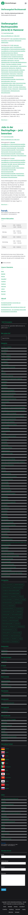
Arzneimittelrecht (17, 47)
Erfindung (3, 433)
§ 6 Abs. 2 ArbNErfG (6, 358)
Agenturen (16, 45)
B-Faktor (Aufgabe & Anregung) (8, 413)
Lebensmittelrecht (14, 66)
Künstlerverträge (5, 66)
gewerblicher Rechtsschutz (19, 38)
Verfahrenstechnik (5, 635)
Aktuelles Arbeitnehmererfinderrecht (9, 798)
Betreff (2, 867)
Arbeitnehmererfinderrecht (7, 395)
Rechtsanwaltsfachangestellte (8, 79)
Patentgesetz (4, 505)
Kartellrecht (14, 64)
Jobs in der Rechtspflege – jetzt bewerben (12, 130)
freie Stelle (21, 58)
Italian (6, 763)
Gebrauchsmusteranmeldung (8, 459)
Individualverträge (5, 62)
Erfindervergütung (5, 430)
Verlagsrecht (15, 88)
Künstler (19, 64)
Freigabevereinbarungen (7, 453)
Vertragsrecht (4, 711)
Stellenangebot (4, 42)
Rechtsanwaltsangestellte (7, 77)
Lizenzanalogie (4, 482)
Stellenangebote (5, 818)
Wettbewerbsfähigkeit (6, 641)
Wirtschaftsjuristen (5, 92)
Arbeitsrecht (4, 722)
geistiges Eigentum (18, 602)
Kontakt (3, 830)
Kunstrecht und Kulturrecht (7, 703)
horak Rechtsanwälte (8, 33)
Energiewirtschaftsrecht (17, 56)
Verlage (10, 88)
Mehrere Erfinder (5, 484)
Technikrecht (4, 87)
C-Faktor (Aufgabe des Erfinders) (9, 424)
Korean (6, 781)
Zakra (15, 904)
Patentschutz (4, 40)
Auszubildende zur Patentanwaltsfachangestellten (13, 49)
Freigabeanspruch (5, 450)
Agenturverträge (5, 47)
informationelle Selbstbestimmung (18, 62)
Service (3, 836)
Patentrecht (20, 617)
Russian (7, 788)
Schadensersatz (5, 536)
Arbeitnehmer (4, 387)
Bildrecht (16, 53)
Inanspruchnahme (11, 605)
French (6, 755)
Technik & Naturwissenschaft (8, 821)
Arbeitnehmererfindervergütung (8, 398)
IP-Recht (3, 672)
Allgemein (12, 142)
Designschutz (13, 54)
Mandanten (4, 816)
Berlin (2, 271)
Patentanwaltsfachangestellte (16, 71)
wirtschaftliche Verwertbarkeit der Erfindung (11, 572)
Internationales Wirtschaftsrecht (9, 736)
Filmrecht (16, 58)
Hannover (16, 60)
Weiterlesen (4, 120)
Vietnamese (8, 777)
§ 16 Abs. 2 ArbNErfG (6, 347)
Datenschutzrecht (5, 54)
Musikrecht (18, 68)
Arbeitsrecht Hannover (6, 725)
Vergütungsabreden (6, 561)
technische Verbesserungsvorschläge (10, 555)
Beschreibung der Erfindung (7, 421)
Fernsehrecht (10, 58)
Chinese (7, 784)
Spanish (7, 759)
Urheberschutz (22, 87)
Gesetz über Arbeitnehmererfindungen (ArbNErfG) (13, 462)
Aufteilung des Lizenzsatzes (17, 587)
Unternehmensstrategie (17, 632)
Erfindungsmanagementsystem (8, 436)
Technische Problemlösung (7, 552)
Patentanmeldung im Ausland (8, 493)
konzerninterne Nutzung (7, 479)
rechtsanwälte (11, 75)
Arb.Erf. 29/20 (9, 584)
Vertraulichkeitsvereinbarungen (8, 567)
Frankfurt (3, 281)
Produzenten (11, 40)
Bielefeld (3, 274)
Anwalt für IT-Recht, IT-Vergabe (8, 719)
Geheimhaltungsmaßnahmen (7, 602)
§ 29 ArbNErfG (4, 350)
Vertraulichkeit (14, 638)
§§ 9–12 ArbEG (5, 364)
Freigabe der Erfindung (6, 447)
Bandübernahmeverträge (7, 53)
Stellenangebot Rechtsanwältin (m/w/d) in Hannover (12, 26)
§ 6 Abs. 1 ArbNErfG (6, 355)
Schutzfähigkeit (5, 547)
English (6, 752)
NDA (14, 611)
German (7, 748)
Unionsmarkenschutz (6, 686)
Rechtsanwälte (4, 151)
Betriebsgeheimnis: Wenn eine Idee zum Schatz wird (13, 307)
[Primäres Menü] (25, 3)
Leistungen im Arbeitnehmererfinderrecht (11, 813)
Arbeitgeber (4, 384)
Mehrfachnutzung (5, 487)
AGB (11, 38)
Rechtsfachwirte (20, 79)
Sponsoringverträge (21, 83)
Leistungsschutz (23, 66)
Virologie (20, 638)
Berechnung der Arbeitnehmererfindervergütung (12, 416)
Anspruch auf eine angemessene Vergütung (11, 378)
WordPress (21, 904)
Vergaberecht (4, 88)
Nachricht (3, 873)
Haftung (3, 467)
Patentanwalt (4, 496)
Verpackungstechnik (5, 638)
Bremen (3, 276)
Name (2, 854)
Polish (6, 770)
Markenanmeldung (5, 680)
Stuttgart (3, 294)
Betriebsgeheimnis (5, 596)
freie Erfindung (4, 444)
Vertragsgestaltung (5, 90)
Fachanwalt (4, 58)
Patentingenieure (5, 73)
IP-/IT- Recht (4, 669)
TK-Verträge (15, 87)
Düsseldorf (3, 279)
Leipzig (3, 289)
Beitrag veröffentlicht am (10, 36)
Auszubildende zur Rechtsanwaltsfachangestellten (13, 51)
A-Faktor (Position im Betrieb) (8, 367)
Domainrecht (20, 54)
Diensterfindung (5, 427)
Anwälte (3, 827)
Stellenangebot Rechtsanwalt (16, 85)
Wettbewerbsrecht (15, 90)
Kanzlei (3, 824)
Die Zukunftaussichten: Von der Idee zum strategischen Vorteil (10, 303)
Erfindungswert (5, 439)
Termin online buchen (6, 838)
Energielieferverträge (6, 56)
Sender (14, 83)
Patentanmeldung (5, 694)
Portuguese (8, 766)
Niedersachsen (4, 70)
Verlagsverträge (22, 88)
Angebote (3, 801)
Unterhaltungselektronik (6, 632)
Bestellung (3, 807)
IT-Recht (3, 64)
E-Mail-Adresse (4, 861)
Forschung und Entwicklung (7, 599)
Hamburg (3, 284)
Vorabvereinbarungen (6, 570)
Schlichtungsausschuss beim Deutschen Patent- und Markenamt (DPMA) (13, 543)
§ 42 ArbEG (4, 352)
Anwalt (11, 47)
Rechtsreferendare (5, 81)
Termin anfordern (6, 262)
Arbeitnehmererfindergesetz (7, 390)
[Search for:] (14, 338)
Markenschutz (12, 68)
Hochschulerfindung (6, 473)
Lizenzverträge (4, 68)
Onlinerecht (22, 70)
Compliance (4, 728)
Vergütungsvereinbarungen (7, 564)
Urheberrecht (4, 653)
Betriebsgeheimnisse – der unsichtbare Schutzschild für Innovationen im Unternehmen (13, 310)
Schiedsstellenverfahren (6, 539)
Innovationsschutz (19, 608)
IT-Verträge (8, 64)
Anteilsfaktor (4, 381)
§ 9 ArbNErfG (4, 361)
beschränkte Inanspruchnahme (8, 418)
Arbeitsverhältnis (5, 401)
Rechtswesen (13, 155)
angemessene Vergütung (7, 375)
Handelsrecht (4, 733)
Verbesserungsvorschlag (7, 558)
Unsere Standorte (5, 833)
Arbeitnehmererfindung (6, 587)
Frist (2, 456)
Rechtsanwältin (19, 75)
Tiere (15, 629)
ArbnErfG (3, 404)
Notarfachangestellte (14, 70)
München (3, 291)
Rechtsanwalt (18, 40)
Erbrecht (3, 731)
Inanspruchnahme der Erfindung (9, 476)
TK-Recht (10, 87)
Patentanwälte (4, 71)
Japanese (7, 774)
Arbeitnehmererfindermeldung (8, 393)
